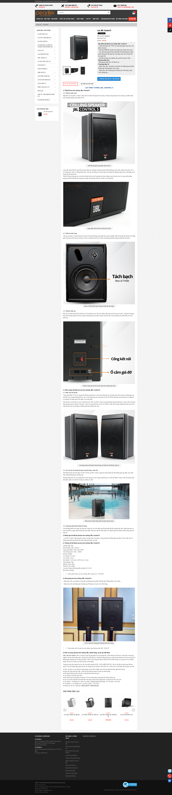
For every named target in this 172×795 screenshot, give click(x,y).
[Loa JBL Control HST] (126, 703)
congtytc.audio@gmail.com (45, 790)
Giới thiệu (47, 19)
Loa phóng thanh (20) (44, 76)
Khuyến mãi (132, 19)
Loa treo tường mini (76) (44, 37)
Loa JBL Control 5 (48, 111)
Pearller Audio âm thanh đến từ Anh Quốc (126, 790)
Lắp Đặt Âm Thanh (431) (44, 79)
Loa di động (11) (42, 83)
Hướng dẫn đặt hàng (70, 776)
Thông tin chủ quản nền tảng (72, 758)
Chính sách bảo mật (70, 765)
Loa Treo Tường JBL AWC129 (90, 714)
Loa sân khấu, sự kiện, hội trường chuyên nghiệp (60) (45, 46)
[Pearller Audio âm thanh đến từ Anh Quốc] (45, 13)
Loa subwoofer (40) (43, 54)
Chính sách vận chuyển (71, 773)
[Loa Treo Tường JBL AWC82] (71, 703)
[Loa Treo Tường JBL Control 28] (108, 703)
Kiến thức (96, 19)
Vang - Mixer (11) (42, 58)
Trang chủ (39, 19)
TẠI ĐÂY (101, 574)
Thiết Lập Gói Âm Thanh (66, 19)
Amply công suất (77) (43, 87)
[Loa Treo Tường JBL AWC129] (90, 703)
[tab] (70, 84)
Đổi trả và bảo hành (70, 770)
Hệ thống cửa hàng (122, 19)
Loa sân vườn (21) (43, 41)
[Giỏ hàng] (133, 13)
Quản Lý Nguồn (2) (42, 68)
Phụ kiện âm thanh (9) (44, 100)
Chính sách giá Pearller (71, 755)
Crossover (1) (42, 65)
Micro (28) (40, 90)
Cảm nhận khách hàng (108, 19)
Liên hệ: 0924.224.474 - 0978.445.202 (109, 79)
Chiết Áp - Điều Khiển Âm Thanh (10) (46, 95)
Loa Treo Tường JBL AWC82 (72, 714)
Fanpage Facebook (89, 736)
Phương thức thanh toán (71, 768)
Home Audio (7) (42, 72)
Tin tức (88, 19)
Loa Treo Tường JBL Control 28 (108, 715)
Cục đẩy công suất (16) (44, 61)
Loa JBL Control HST (126, 714)
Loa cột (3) (41, 50)
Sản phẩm (54, 19)
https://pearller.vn (44, 792)
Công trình (80, 19)
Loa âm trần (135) (43, 34)
